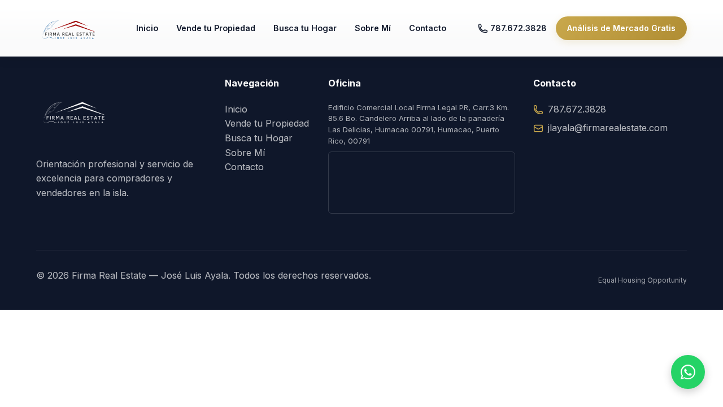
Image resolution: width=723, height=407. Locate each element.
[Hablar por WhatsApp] (688, 372)
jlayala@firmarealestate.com (608, 127)
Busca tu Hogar (305, 28)
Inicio (147, 28)
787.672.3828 (518, 28)
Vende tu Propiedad (215, 28)
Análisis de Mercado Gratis (621, 28)
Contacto (427, 28)
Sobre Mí (373, 28)
